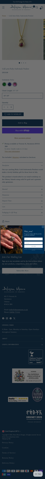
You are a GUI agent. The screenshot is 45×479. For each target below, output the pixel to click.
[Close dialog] (43, 227)
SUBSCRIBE (33, 246)
